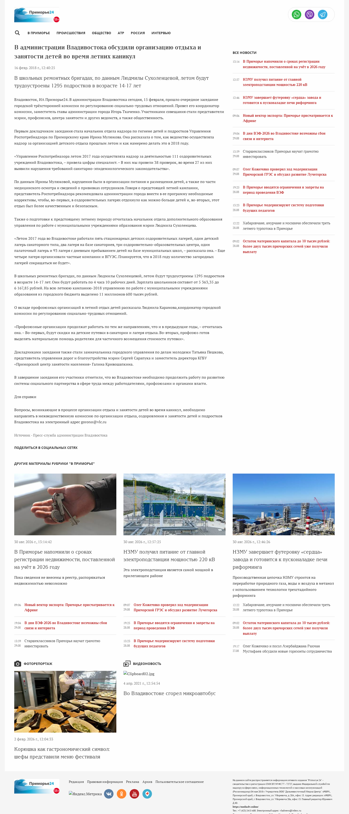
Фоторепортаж (38, 663)
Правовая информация (105, 781)
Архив (147, 781)
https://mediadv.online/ (246, 806)
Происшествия (71, 33)
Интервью (161, 33)
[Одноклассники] (121, 794)
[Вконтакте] (108, 794)
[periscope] (147, 794)
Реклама (132, 781)
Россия (138, 33)
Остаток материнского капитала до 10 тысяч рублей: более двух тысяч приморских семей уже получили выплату (286, 246)
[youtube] (134, 794)
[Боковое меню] (17, 33)
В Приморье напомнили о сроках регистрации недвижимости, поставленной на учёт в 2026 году (64, 559)
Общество (101, 33)
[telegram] (322, 14)
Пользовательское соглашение (180, 781)
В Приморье (39, 33)
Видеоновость (147, 663)
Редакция (76, 781)
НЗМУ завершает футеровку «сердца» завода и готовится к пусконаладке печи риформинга (280, 559)
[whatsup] (296, 14)
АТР (121, 33)
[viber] (309, 14)
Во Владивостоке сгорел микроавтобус (169, 693)
